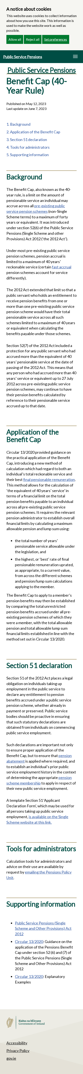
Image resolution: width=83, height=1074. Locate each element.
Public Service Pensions (22, 56)
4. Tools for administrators (28, 147)
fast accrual (61, 267)
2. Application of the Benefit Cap (33, 132)
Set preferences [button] (55, 39)
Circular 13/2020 (29, 941)
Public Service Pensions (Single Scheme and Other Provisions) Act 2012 (43, 928)
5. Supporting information (27, 154)
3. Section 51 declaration (26, 139)
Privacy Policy (17, 1050)
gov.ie (11, 1058)
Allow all (15, 39)
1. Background (18, 124)
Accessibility (16, 1043)
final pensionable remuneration (49, 479)
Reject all (32, 39)
